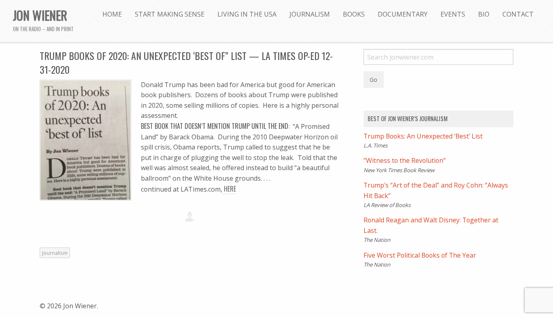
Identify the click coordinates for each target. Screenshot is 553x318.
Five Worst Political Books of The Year (420, 255)
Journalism (309, 14)
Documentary (403, 14)
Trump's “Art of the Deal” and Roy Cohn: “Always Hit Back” (436, 190)
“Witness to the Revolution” (405, 160)
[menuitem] (112, 14)
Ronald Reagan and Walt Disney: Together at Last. (431, 225)
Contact (518, 14)
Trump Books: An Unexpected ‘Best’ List (423, 136)
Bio (483, 14)
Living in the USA (246, 14)
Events (452, 14)
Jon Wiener (40, 15)
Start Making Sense (169, 14)
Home (112, 14)
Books (354, 14)
